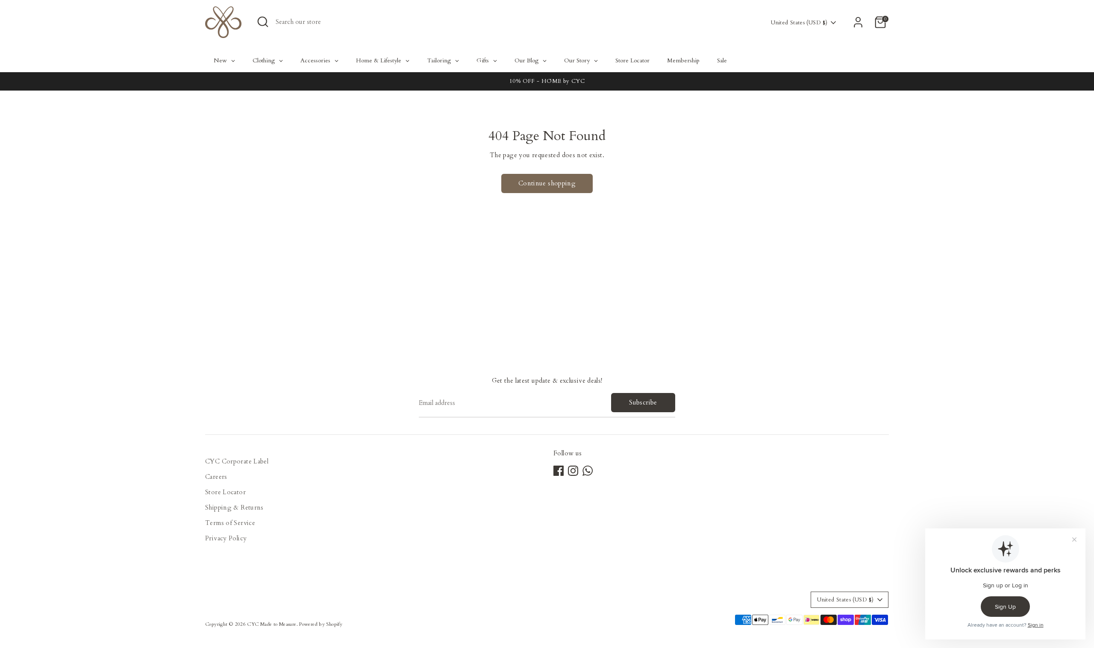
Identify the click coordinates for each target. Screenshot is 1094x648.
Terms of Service (230, 523)
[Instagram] (573, 471)
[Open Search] (262, 21)
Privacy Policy (226, 538)
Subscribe (643, 402)
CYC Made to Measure (271, 624)
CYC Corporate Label (236, 461)
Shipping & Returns (234, 507)
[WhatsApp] (587, 471)
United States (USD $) (799, 22)
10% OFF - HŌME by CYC (547, 81)
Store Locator (225, 492)
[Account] (858, 22)
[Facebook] (558, 471)
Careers (216, 476)
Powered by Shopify (320, 624)
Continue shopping (547, 183)
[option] (547, 81)
